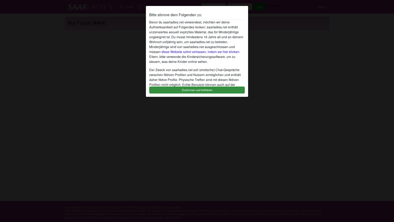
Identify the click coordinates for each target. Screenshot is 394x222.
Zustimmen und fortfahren (197, 90)
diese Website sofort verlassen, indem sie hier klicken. (200, 51)
